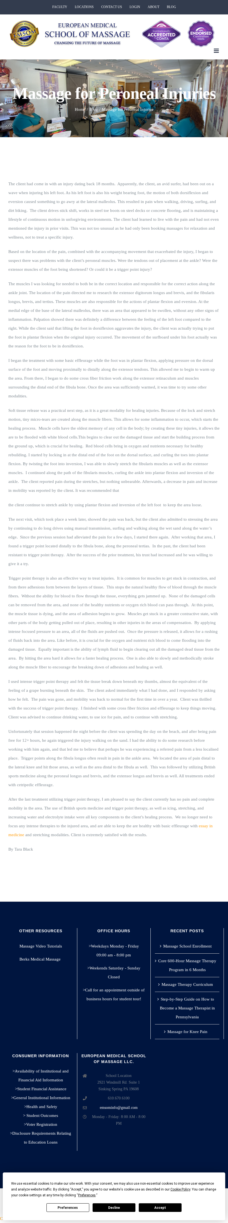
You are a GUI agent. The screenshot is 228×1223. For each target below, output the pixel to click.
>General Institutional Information (40, 1098)
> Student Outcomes (40, 1115)
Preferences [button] (87, 1195)
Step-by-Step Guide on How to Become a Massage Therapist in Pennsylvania (187, 1008)
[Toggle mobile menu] (217, 51)
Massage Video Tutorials (40, 946)
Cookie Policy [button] (180, 1189)
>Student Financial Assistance (40, 1089)
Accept (160, 1208)
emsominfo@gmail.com (119, 1108)
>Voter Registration (40, 1124)
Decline (114, 1208)
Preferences (68, 1208)
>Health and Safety (40, 1106)
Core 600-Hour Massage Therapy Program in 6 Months (187, 965)
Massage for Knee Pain (187, 1031)
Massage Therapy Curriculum (187, 984)
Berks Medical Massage (40, 959)
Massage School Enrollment (187, 946)
